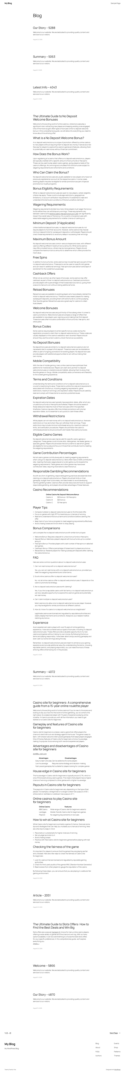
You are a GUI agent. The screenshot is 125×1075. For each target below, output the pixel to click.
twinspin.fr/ (56, 932)
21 (10, 1033)
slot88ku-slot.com (40, 754)
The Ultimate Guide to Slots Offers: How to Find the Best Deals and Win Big (61, 926)
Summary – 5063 (44, 56)
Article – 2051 (42, 895)
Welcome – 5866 (44, 965)
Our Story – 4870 (44, 994)
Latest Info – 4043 (45, 87)
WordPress (117, 1069)
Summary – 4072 (44, 671)
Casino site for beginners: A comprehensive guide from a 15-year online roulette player (62, 704)
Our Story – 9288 (44, 27)
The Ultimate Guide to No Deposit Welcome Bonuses (55, 117)
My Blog (8, 3)
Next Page (115, 1033)
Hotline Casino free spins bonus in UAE (63, 214)
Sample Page (115, 3)
